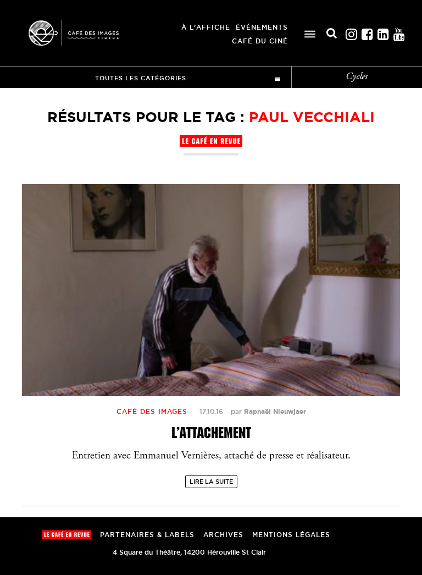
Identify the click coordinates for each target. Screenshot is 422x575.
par (268, 411)
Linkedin (383, 31)
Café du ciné (260, 41)
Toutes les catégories (140, 78)
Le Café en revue (66, 534)
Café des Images (88, 33)
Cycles (357, 77)
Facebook (367, 31)
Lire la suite (211, 481)
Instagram (351, 31)
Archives (223, 534)
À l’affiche (205, 27)
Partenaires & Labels (147, 534)
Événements (262, 27)
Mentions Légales (291, 534)
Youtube (399, 31)
